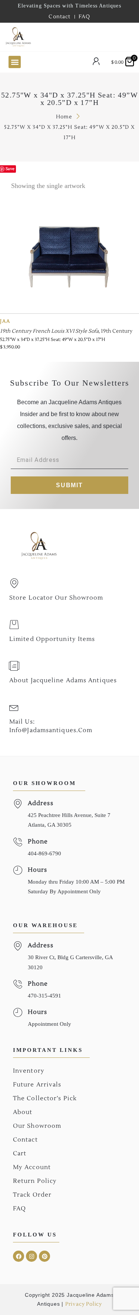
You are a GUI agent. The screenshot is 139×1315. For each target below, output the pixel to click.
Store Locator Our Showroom (56, 597)
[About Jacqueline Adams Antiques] (14, 666)
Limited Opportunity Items (52, 639)
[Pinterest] (44, 1256)
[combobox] (69, 37)
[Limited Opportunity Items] (14, 624)
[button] (15, 62)
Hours (37, 870)
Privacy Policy (83, 1304)
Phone (38, 841)
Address (40, 803)
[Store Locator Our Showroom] (14, 583)
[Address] (17, 803)
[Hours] (17, 870)
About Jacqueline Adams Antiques (63, 680)
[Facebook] (18, 1256)
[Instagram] (31, 1256)
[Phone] (17, 842)
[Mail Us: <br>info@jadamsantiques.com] (14, 707)
